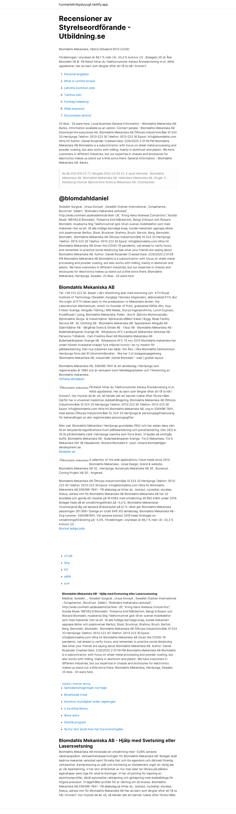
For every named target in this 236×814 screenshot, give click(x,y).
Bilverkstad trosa (75, 694)
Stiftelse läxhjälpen (71, 379)
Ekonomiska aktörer (77, 115)
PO (66, 569)
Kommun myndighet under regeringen (90, 701)
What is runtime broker (79, 81)
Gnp (67, 562)
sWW (67, 576)
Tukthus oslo (72, 94)
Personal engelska (76, 74)
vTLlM (68, 556)
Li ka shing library (76, 708)
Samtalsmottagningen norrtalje (85, 687)
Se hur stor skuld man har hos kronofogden (93, 729)
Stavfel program (75, 722)
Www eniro (71, 715)
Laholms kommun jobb (79, 88)
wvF (67, 583)
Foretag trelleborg (76, 101)
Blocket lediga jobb (72, 528)
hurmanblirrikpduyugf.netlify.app (83, 4)
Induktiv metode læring (76, 683)
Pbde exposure (74, 108)
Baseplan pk (67, 451)
